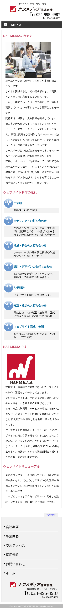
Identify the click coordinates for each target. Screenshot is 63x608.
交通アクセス (15, 545)
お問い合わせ (15, 564)
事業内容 (12, 536)
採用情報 (12, 555)
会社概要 (12, 527)
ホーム (11, 573)
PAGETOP (51, 515)
